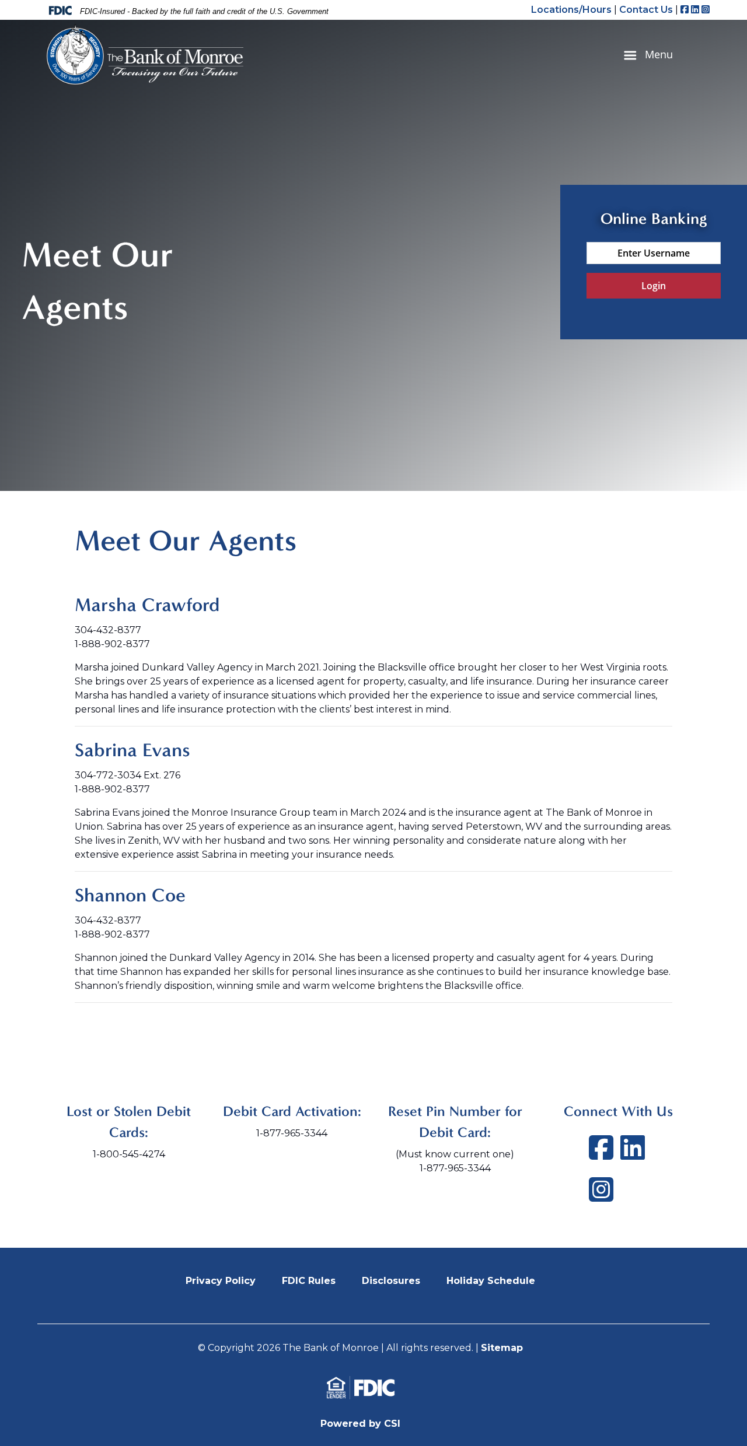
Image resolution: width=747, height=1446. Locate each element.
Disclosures (391, 1280)
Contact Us (646, 9)
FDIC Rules (309, 1280)
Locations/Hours (571, 9)
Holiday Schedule (490, 1280)
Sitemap (502, 1347)
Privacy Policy (221, 1280)
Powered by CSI (360, 1423)
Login (653, 285)
